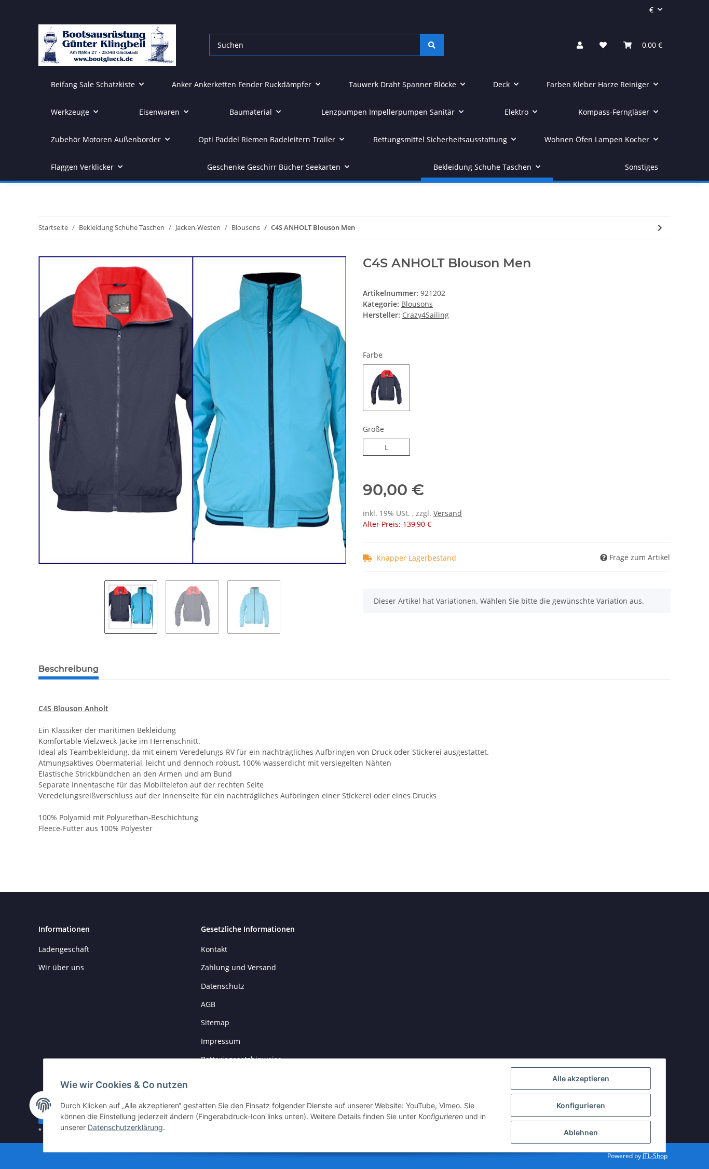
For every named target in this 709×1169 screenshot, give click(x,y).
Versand (447, 513)
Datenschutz (222, 986)
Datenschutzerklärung (125, 1127)
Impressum (220, 1041)
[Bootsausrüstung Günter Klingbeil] (107, 45)
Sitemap (215, 1022)
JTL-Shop (655, 1155)
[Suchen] (432, 45)
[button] (579, 45)
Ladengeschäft (63, 949)
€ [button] (651, 10)
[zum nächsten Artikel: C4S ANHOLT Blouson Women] (660, 227)
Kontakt (214, 949)
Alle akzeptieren (580, 1078)
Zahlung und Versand (238, 967)
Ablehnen (581, 1132)
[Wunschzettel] (603, 45)
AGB (208, 1004)
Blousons (417, 304)
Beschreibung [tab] (68, 669)
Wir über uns (61, 967)
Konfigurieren (580, 1105)
